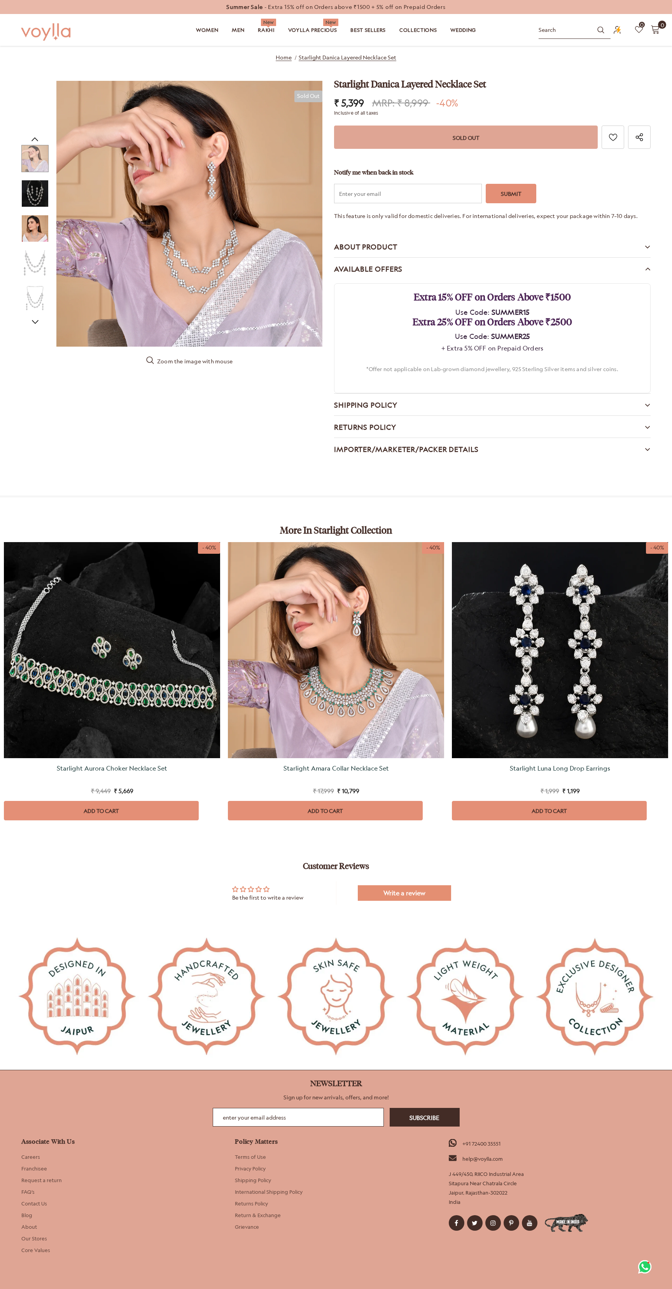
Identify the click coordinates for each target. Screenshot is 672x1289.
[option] (336, 7)
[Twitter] (475, 1223)
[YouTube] (529, 1223)
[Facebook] (456, 1223)
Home (284, 57)
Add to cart (101, 811)
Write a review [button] (404, 893)
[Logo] (47, 32)
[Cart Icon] (655, 29)
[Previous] (35, 139)
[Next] (35, 321)
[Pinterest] (511, 1223)
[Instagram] (493, 1223)
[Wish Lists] (613, 137)
